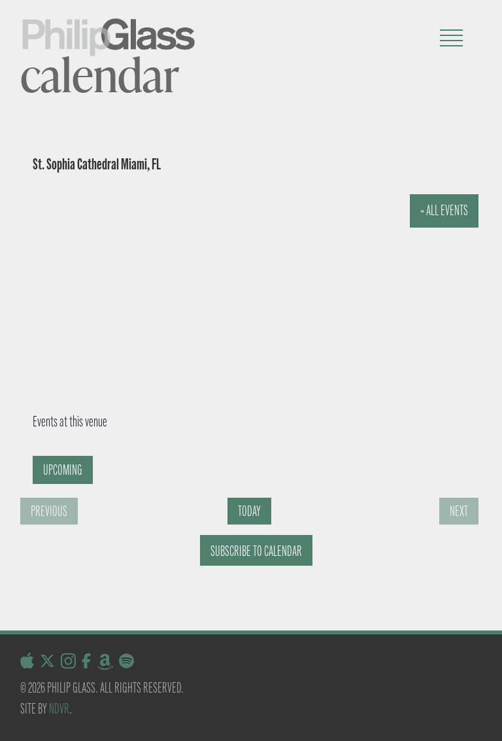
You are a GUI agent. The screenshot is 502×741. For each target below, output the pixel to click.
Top (471, 709)
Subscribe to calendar (256, 551)
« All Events (444, 210)
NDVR (59, 708)
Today (249, 511)
